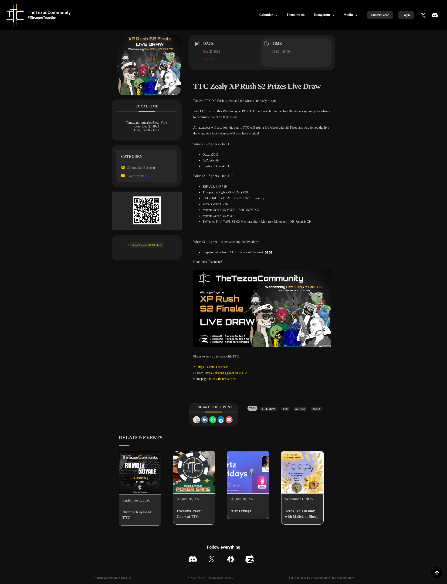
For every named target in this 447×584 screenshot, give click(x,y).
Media (348, 15)
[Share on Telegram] (220, 419)
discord (211, 111)
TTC (285, 409)
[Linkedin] (204, 419)
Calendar (266, 15)
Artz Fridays (241, 511)
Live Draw (268, 409)
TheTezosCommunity (49, 13)
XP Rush (300, 409)
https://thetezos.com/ (222, 379)
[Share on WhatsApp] (212, 419)
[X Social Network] (196, 419)
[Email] (229, 419)
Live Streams (135, 176)
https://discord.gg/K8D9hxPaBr (147, 245)
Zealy (317, 409)
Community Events (139, 167)
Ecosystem (322, 15)
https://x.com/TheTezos (212, 367)
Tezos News (296, 15)
